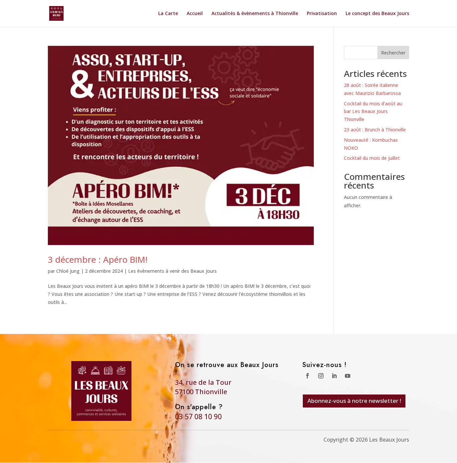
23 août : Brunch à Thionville (375, 129)
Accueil (195, 13)
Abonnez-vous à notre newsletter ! (354, 400)
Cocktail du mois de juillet (372, 158)
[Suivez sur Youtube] (347, 375)
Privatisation (322, 13)
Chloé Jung (68, 271)
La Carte (168, 13)
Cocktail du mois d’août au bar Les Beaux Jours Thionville (373, 111)
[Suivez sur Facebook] (307, 375)
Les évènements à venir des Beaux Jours (172, 271)
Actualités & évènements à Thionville (254, 13)
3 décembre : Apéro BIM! (98, 259)
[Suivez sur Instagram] (320, 375)
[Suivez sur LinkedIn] (334, 375)
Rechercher (393, 52)
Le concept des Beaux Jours (377, 13)
